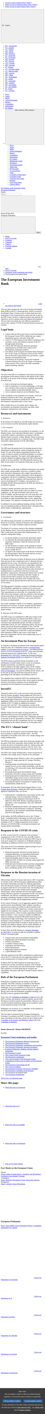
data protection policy (24, 1407)
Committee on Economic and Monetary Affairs (17, 1020)
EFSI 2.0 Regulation (8, 671)
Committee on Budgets (9, 1022)
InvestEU (16, 695)
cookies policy (39, 1407)
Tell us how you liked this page (11, 1078)
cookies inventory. (25, 1410)
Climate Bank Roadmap (9, 789)
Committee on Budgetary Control (23, 997)
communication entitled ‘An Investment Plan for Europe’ (20, 648)
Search (3, 192)
